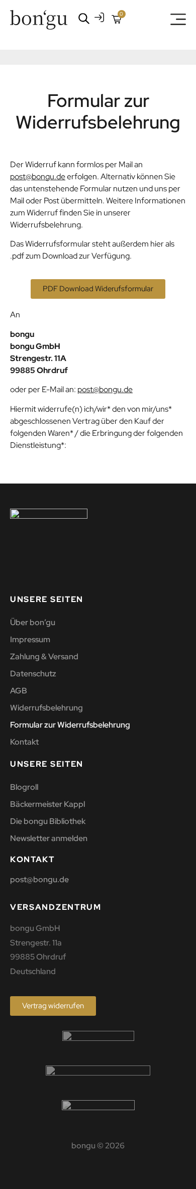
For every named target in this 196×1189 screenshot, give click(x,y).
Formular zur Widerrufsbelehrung (70, 725)
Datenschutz (33, 673)
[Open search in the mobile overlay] (81, 18)
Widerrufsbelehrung (46, 707)
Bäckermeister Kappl (47, 804)
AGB (18, 690)
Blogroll (24, 787)
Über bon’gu (32, 622)
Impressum (30, 639)
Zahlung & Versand (44, 656)
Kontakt (24, 742)
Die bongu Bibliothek (47, 821)
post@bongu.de (37, 176)
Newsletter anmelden (48, 838)
